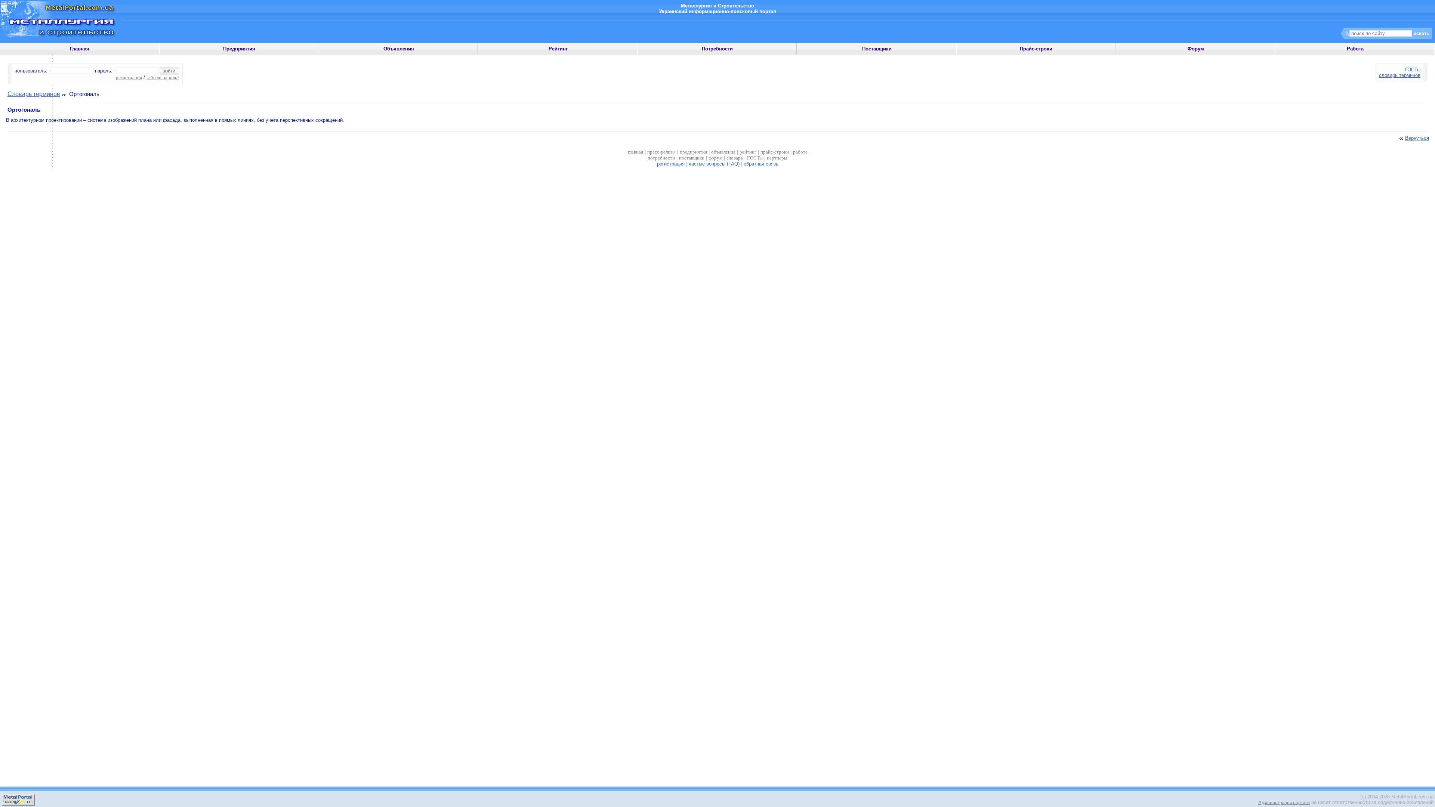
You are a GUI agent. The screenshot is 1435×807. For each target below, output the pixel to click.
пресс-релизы (661, 152)
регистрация (129, 77)
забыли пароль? (162, 77)
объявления (723, 152)
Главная (79, 49)
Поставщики (877, 49)
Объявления (398, 49)
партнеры (777, 158)
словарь (734, 158)
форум (715, 158)
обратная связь (761, 164)
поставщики (691, 158)
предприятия (693, 152)
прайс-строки (774, 152)
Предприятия (239, 49)
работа (800, 152)
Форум (1196, 49)
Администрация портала (1284, 802)
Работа (1355, 49)
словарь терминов (1399, 75)
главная (635, 152)
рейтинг (748, 152)
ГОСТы (1412, 69)
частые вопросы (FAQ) (714, 164)
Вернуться (1417, 138)
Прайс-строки (1036, 49)
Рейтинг (558, 49)
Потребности (717, 49)
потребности (661, 158)
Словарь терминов (33, 94)
